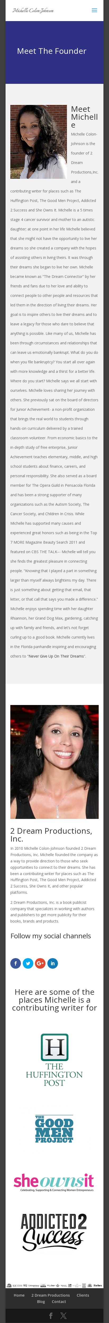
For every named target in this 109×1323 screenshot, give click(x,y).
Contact (59, 1301)
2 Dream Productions (50, 1295)
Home (19, 1295)
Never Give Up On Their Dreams (56, 656)
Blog (41, 1301)
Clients (83, 1295)
